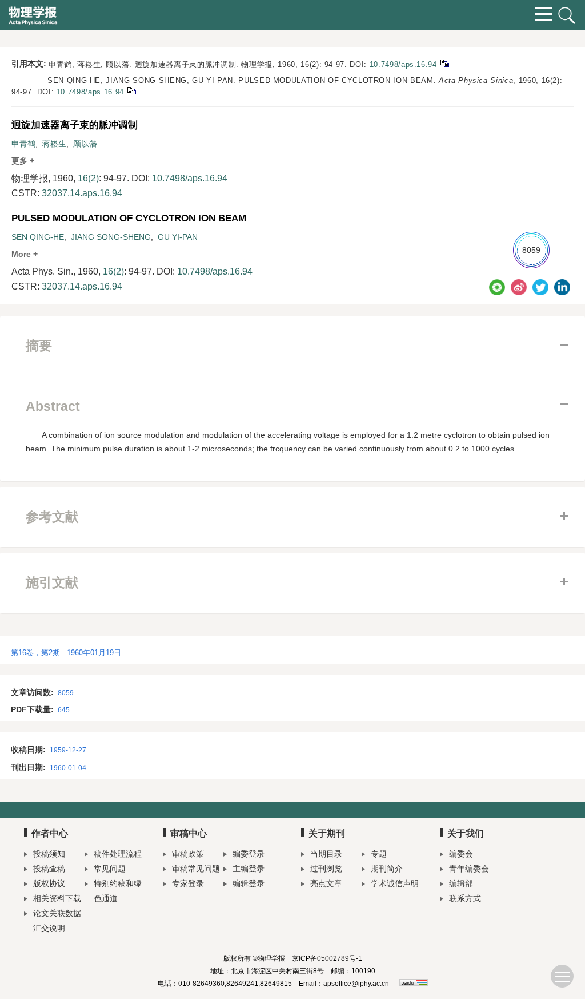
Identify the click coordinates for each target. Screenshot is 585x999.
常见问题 (110, 868)
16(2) (88, 178)
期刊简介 (387, 868)
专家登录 (188, 883)
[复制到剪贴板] (444, 62)
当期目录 (326, 853)
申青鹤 (23, 143)
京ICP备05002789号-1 (327, 958)
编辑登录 (249, 883)
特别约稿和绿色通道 (118, 891)
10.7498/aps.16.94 (403, 64)
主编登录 (249, 868)
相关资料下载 (57, 898)
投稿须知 (49, 853)
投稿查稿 (49, 868)
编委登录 (249, 853)
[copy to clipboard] (131, 90)
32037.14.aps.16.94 (82, 193)
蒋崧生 (54, 143)
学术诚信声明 (395, 883)
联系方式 (465, 898)
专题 (379, 853)
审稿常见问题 (196, 868)
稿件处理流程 (118, 853)
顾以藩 (85, 143)
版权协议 (49, 883)
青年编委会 (469, 868)
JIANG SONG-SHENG (111, 236)
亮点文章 (326, 883)
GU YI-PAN (178, 236)
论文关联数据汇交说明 (57, 921)
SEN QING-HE (37, 236)
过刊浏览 (326, 868)
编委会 (461, 853)
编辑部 (461, 883)
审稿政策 (188, 853)
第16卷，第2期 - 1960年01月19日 (66, 652)
